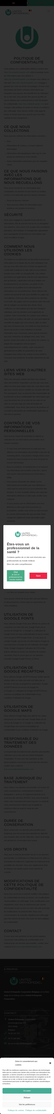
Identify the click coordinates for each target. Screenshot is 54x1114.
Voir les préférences (27, 1104)
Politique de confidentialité (35, 1110)
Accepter (27, 1091)
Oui (15, 576)
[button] (50, 1063)
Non (38, 575)
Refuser (27, 1097)
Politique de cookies (16, 1110)
